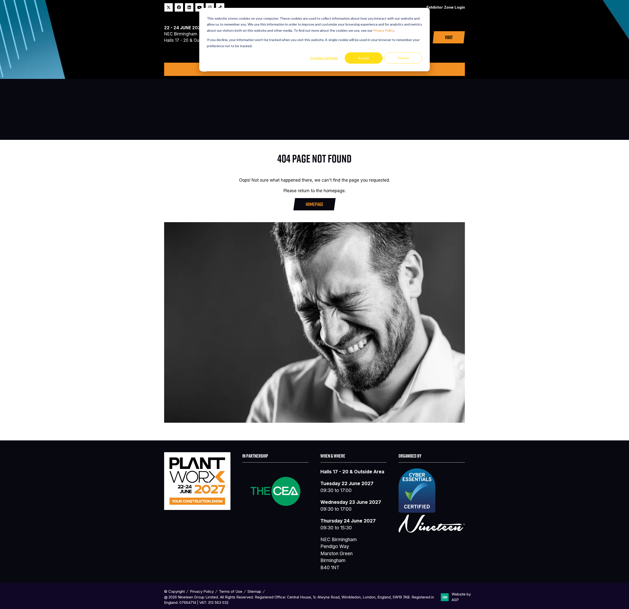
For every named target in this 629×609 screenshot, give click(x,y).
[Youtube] (199, 7)
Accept (363, 58)
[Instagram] (209, 7)
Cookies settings (324, 58)
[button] (449, 37)
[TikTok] (220, 7)
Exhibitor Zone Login (446, 7)
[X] (168, 7)
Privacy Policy (383, 30)
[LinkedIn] (189, 7)
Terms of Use (230, 591)
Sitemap (254, 591)
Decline (403, 58)
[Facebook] (178, 7)
